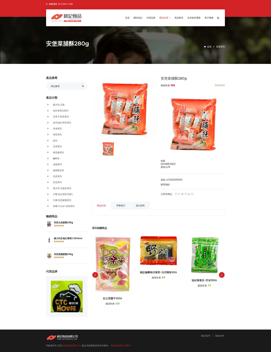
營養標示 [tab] (120, 205)
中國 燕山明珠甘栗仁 (62, 194)
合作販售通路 (194, 17)
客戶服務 (209, 17)
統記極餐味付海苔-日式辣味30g (158, 272)
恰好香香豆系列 (60, 110)
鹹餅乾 (56, 158)
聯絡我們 (219, 335)
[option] (124, 108)
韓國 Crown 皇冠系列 (63, 206)
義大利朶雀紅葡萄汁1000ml (68, 238)
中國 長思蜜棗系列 (61, 200)
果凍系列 (57, 128)
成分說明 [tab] (140, 205)
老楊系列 (57, 164)
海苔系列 (57, 134)
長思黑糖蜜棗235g (63, 254)
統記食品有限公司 (73, 345)
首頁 (127, 17)
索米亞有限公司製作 (121, 345)
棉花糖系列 (58, 152)
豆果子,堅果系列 (60, 116)
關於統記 (138, 17)
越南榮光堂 (58, 170)
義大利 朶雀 (58, 104)
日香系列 (57, 146)
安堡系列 (220, 46)
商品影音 (179, 17)
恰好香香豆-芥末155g (204, 280)
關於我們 (206, 335)
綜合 (54, 140)
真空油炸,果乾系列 (61, 122)
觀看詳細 (112, 263)
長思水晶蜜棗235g (63, 222)
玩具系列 (57, 176)
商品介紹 (164, 17)
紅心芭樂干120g (112, 298)
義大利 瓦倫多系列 (61, 188)
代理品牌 (150, 17)
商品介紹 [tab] (101, 205)
